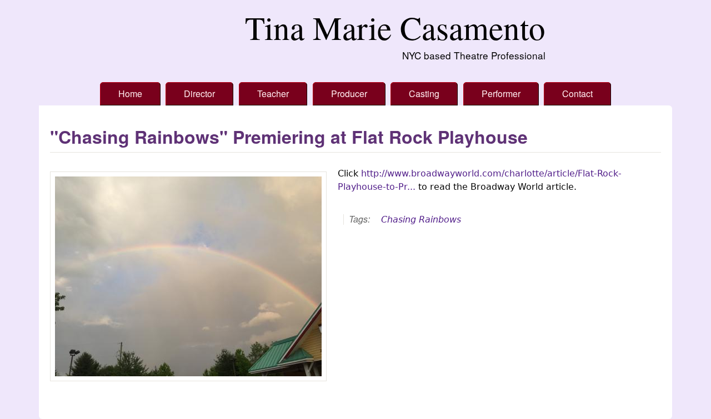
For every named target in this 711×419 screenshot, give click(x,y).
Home (130, 93)
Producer (349, 93)
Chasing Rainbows (421, 219)
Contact (577, 93)
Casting (424, 93)
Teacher (273, 93)
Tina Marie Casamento (395, 27)
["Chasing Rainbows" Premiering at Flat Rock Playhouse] (188, 276)
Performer (501, 93)
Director (199, 93)
